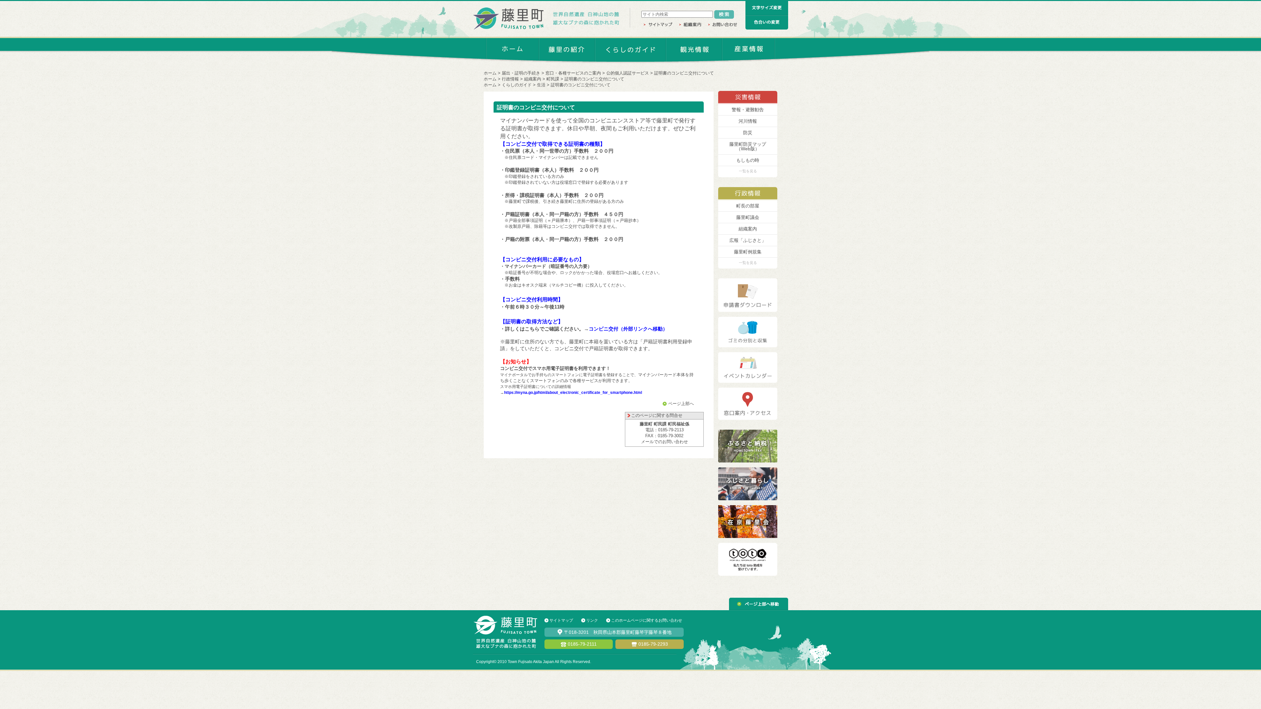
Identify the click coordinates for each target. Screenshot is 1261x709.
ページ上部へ (681, 403)
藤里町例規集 (748, 251)
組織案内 (532, 78)
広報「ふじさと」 (747, 240)
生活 (541, 84)
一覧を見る (748, 171)
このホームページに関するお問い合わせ (646, 620)
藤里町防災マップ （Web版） (747, 146)
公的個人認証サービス (627, 73)
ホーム (490, 73)
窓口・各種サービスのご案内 (573, 73)
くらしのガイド (517, 84)
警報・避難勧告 (748, 109)
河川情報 (748, 121)
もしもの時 (747, 160)
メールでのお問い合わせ (664, 441)
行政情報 (510, 78)
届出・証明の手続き (521, 73)
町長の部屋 (747, 205)
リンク (592, 620)
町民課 (552, 78)
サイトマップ (561, 620)
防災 (747, 132)
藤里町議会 (747, 217)
